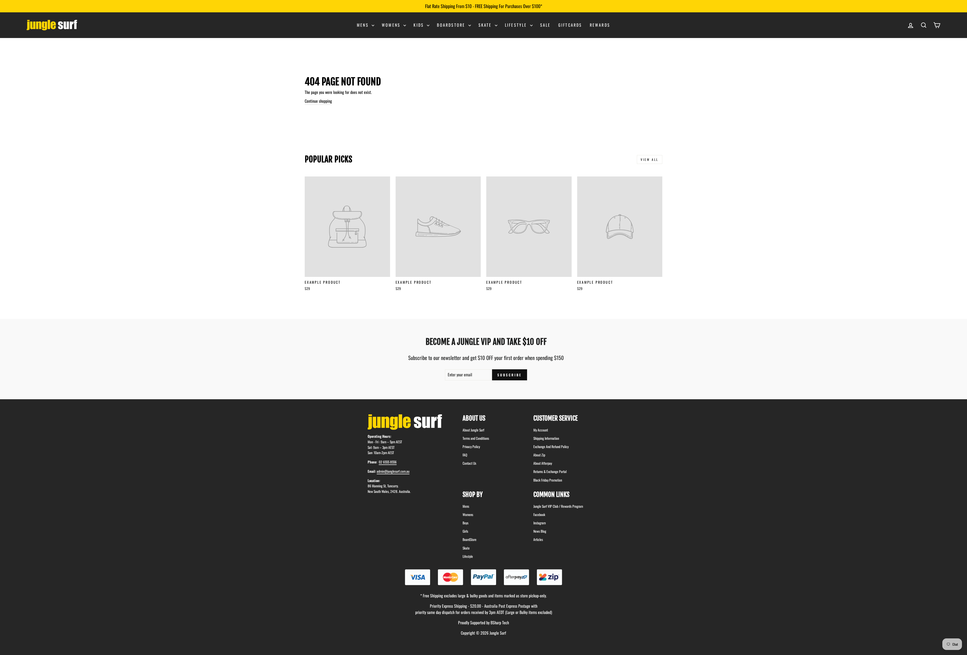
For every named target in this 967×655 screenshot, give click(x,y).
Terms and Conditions (476, 438)
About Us (474, 418)
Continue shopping (318, 101)
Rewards (600, 25)
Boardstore (452, 25)
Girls (465, 531)
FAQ (465, 454)
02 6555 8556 (388, 461)
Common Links (551, 494)
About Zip (539, 454)
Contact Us (469, 463)
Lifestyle (517, 25)
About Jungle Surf (473, 429)
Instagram (539, 522)
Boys (465, 522)
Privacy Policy (471, 446)
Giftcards (570, 25)
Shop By (473, 494)
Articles (538, 539)
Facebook (539, 514)
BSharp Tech (500, 623)
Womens (392, 25)
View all (650, 159)
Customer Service (555, 418)
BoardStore (469, 539)
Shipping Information (546, 438)
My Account (540, 429)
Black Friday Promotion (547, 480)
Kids (419, 25)
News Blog (539, 531)
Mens (363, 25)
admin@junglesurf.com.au (393, 471)
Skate (486, 25)
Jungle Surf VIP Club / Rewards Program (558, 506)
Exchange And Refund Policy (551, 446)
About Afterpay (542, 463)
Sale (545, 25)
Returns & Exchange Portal (550, 471)
